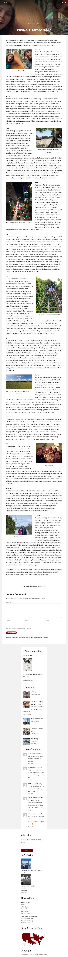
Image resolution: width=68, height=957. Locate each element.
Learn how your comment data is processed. (37, 637)
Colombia (38, 753)
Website (47, 620)
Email (27, 620)
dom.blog (6, 2)
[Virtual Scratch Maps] (34, 947)
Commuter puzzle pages (27, 921)
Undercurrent (24, 911)
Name (8, 620)
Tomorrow (24, 890)
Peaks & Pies (41, 586)
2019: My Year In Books (30, 586)
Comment (9, 602)
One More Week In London (28, 886)
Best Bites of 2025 (25, 902)
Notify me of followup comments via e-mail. (19, 628)
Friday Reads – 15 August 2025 (29, 916)
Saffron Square (25, 907)
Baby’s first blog (38, 767)
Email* (23, 842)
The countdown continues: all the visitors (32, 870)
